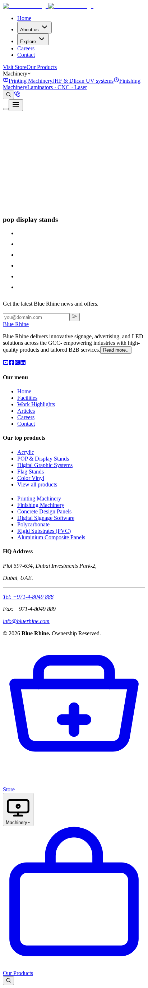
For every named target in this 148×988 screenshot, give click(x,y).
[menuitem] (58, 81)
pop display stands (38, 189)
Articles (26, 411)
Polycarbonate (33, 524)
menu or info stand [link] (38, 205)
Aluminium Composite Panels (51, 537)
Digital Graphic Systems (45, 465)
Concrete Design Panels (44, 511)
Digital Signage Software (45, 518)
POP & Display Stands (43, 459)
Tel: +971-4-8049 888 (28, 597)
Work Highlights (36, 404)
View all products (37, 484)
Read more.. (116, 350)
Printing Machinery (39, 498)
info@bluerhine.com (26, 621)
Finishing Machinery (40, 505)
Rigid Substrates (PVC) (44, 531)
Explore (28, 41)
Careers (25, 48)
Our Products (42, 67)
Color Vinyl (30, 478)
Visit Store (15, 67)
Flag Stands (30, 471)
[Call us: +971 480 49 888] (17, 95)
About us (29, 29)
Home (24, 18)
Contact (26, 55)
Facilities (27, 398)
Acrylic (25, 452)
